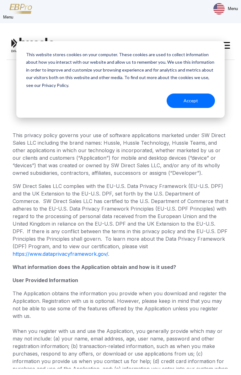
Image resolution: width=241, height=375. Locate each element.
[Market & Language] (219, 8)
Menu (233, 8)
